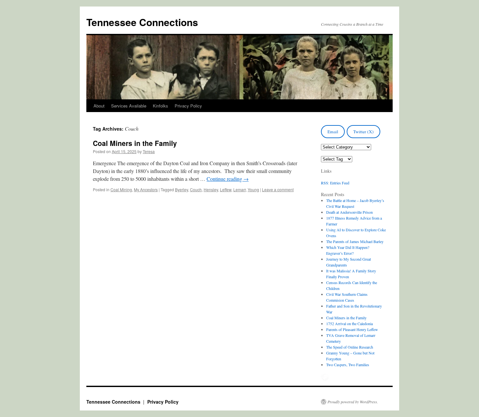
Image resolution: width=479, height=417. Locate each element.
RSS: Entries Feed (335, 182)
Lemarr (239, 189)
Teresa (149, 151)
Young (253, 189)
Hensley (211, 189)
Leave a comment (278, 189)
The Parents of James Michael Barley (355, 241)
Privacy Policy (188, 106)
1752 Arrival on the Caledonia (349, 323)
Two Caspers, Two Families (347, 364)
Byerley (181, 189)
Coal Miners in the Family (135, 143)
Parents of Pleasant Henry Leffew (352, 329)
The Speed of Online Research (349, 347)
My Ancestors (146, 189)
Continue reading (228, 178)
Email (332, 132)
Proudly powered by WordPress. (352, 401)
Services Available (128, 106)
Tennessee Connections (142, 22)
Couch (196, 189)
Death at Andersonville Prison (349, 212)
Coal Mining (121, 189)
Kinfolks (160, 106)
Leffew (225, 189)
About (99, 106)
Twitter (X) (363, 132)
